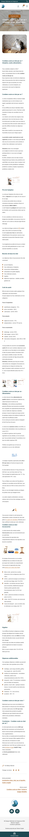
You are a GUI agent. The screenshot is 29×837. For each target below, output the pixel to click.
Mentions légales (15, 822)
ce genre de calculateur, (12, 519)
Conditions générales (15, 824)
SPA (19, 228)
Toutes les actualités (14, 11)
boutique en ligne (9, 747)
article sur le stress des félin (12, 567)
